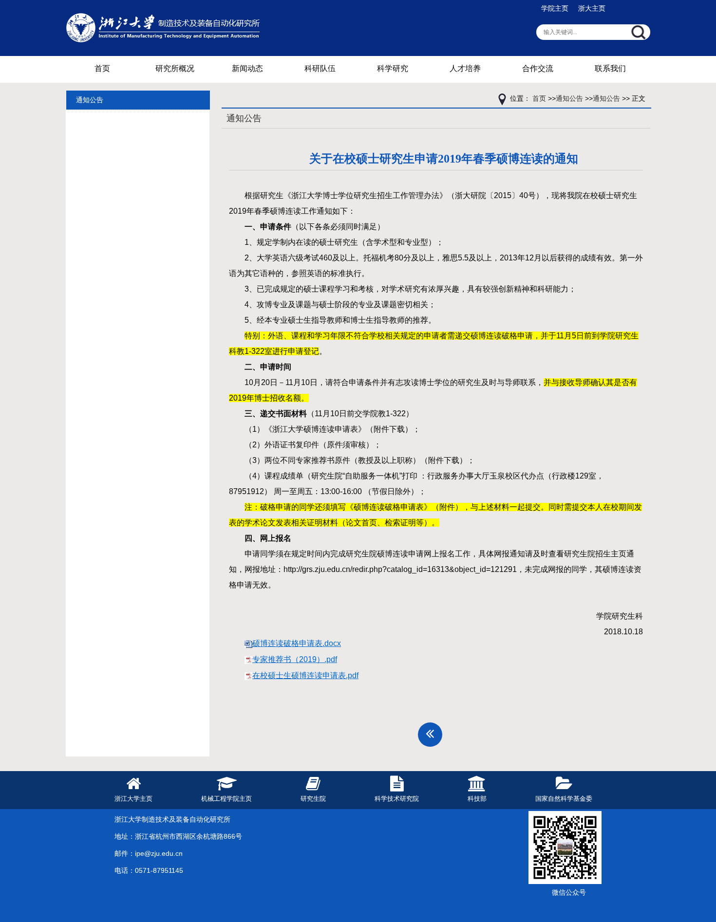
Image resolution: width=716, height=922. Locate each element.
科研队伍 (320, 68)
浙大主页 (591, 8)
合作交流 (537, 68)
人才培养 (465, 68)
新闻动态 (247, 68)
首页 (102, 68)
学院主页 (554, 8)
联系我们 (610, 68)
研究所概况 (174, 68)
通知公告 (89, 100)
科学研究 (392, 68)
